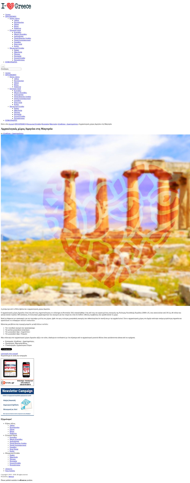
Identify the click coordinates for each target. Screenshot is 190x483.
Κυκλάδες (17, 91)
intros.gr (11, 476)
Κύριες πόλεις (15, 77)
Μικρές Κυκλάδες (20, 93)
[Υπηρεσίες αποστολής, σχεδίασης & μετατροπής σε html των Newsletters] (17, 415)
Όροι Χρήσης (10, 471)
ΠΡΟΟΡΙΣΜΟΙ (10, 75)
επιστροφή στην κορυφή (9, 354)
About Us (8, 469)
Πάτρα (16, 83)
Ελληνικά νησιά (15, 89)
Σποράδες (17, 100)
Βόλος (16, 85)
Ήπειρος (17, 112)
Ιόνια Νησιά (14, 449)
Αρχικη (7, 73)
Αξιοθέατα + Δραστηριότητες (68, 124)
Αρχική (11, 124)
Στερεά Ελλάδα (19, 116)
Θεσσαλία (17, 114)
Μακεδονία (18, 110)
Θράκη (16, 108)
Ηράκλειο (17, 87)
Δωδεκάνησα (18, 95)
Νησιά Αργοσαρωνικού (22, 99)
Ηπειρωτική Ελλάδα (17, 106)
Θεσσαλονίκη (19, 81)
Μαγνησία (53, 124)
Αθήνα (16, 79)
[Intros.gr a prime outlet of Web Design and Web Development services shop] (17, 385)
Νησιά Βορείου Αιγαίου (22, 97)
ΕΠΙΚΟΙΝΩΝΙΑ (11, 120)
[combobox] (3, 66)
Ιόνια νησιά (18, 102)
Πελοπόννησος (19, 118)
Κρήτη (16, 104)
